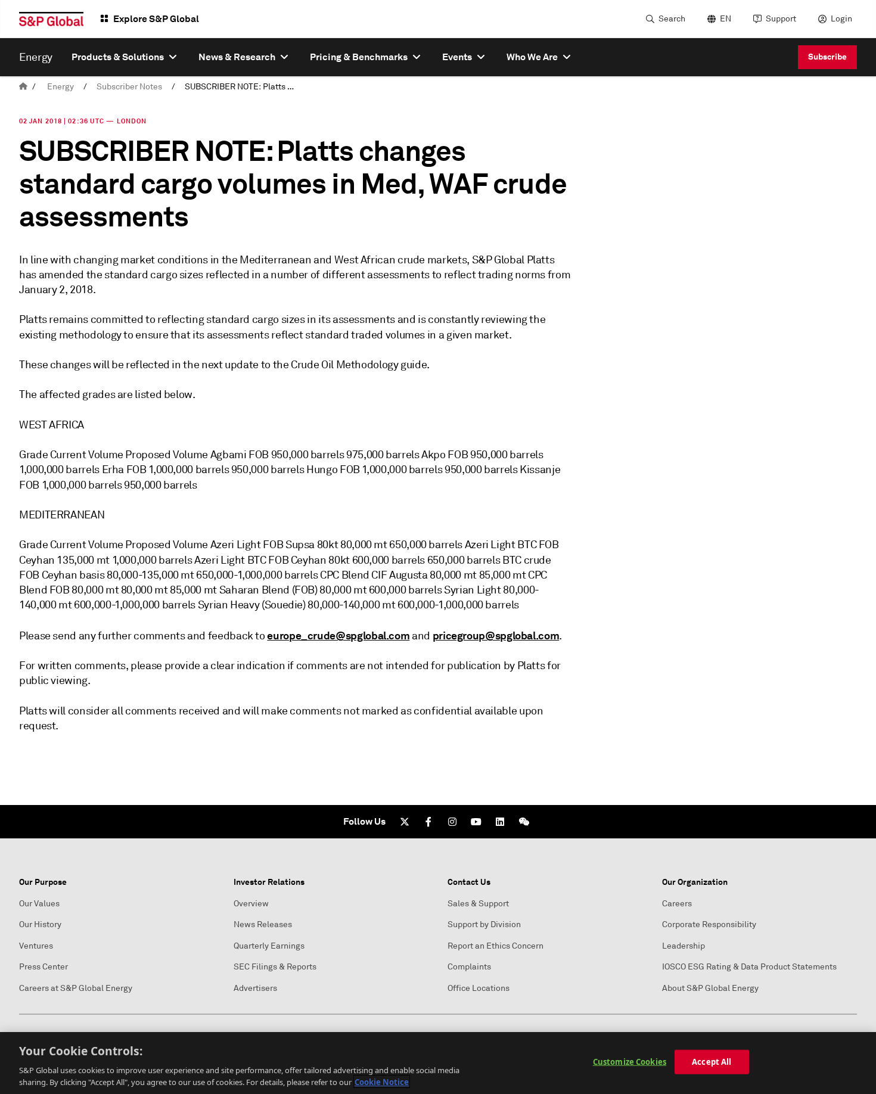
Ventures (36, 946)
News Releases (263, 924)
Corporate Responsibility (709, 924)
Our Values (39, 904)
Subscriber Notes (129, 87)
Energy (60, 87)
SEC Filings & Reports (275, 967)
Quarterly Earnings (269, 946)
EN (725, 19)
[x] (404, 821)
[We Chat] (523, 821)
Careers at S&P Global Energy (75, 988)
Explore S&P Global (156, 19)
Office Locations (479, 988)
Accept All (711, 1061)
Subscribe (827, 56)
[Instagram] (452, 821)
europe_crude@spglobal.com (338, 635)
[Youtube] (476, 821)
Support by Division (484, 924)
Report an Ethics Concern (495, 946)
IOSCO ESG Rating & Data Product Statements (749, 967)
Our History (40, 924)
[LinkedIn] (500, 821)
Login (841, 19)
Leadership (683, 946)
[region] (438, 1063)
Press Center (43, 967)
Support (781, 19)
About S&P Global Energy (710, 988)
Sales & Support (478, 904)
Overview (251, 904)
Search (671, 19)
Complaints (469, 967)
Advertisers (255, 988)
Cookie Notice (382, 1081)
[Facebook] (428, 821)
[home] (23, 87)
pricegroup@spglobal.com (496, 635)
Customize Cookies (629, 1061)
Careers (677, 904)
